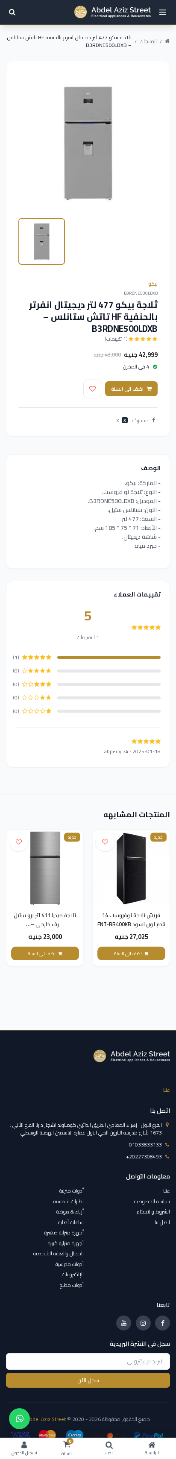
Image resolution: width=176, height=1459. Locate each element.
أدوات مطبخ (72, 1285)
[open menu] (162, 12)
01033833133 (145, 1145)
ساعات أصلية (71, 1222)
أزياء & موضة (70, 1211)
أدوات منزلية (71, 1191)
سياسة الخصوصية (152, 1201)
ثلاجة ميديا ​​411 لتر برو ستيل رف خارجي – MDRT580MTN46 (45, 924)
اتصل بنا (162, 1222)
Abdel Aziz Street (46, 1419)
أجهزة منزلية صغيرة (64, 1232)
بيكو (153, 284)
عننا (166, 1090)
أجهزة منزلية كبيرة (66, 1243)
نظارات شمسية (68, 1201)
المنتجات (148, 41)
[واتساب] (19, 1418)
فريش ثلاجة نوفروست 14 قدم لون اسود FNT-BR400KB (131, 919)
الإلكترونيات (73, 1274)
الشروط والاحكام (153, 1211)
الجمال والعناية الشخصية (58, 1253)
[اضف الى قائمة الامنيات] (92, 389)
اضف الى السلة (127, 389)
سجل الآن (88, 1380)
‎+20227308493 (144, 1157)
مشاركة (140, 420)
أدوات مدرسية (70, 1264)
